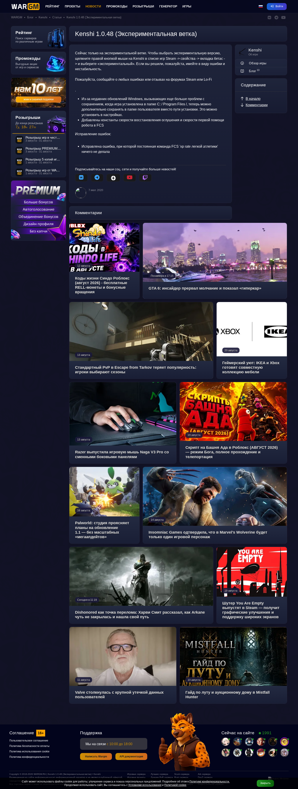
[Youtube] (129, 178)
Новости (93, 6)
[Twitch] (145, 178)
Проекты (72, 6)
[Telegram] (97, 178)
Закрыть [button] (265, 783)
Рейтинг (52, 6)
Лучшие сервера (159, 774)
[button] (260, 6)
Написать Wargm (96, 756)
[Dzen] (113, 178)
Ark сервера (204, 774)
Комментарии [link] (257, 105)
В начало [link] (253, 99)
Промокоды (116, 6)
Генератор (168, 6)
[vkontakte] (81, 178)
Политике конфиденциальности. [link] (209, 781)
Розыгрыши (143, 6)
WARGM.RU (40, 774)
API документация (131, 756)
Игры (186, 6)
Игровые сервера (136, 774)
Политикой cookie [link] (175, 785)
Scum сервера (181, 774)
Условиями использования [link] (144, 785)
